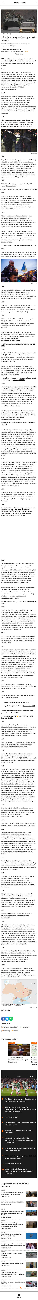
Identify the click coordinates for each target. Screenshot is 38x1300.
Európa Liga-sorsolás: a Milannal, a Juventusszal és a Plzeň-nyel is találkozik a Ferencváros (20, 1140)
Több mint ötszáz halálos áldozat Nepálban (11, 1254)
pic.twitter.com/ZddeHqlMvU (10, 341)
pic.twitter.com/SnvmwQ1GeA (10, 419)
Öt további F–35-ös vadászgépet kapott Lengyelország (11, 1235)
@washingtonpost (12, 338)
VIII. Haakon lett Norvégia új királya (12, 1263)
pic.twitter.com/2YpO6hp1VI (20, 702)
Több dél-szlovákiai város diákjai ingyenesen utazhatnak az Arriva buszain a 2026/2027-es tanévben (20, 1109)
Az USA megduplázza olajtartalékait (12, 1202)
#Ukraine (16, 336)
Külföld (11, 1043)
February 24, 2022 (30, 245)
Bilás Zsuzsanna (8, 49)
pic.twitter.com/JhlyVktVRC (10, 598)
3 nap (19, 1076)
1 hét (31, 1076)
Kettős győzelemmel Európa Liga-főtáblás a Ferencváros (20, 1100)
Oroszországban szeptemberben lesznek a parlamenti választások (20, 1149)
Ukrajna (15, 1031)
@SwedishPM (10, 372)
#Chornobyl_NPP (6, 368)
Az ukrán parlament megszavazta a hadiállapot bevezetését (18, 1059)
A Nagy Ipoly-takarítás (13, 1164)
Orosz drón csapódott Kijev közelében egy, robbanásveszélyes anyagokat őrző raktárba (12, 1224)
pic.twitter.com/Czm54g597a (10, 713)
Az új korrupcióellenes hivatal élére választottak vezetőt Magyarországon (13, 1244)
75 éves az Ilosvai (11, 1117)
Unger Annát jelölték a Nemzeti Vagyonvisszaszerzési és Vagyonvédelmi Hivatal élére (19, 1171)
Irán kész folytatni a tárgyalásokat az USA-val (13, 1283)
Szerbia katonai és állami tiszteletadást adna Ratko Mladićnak (12, 1273)
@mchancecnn (12, 411)
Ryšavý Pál (17, 49)
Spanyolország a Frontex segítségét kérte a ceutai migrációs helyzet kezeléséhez (12, 1213)
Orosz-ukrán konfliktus (10, 1027)
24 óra (6, 1076)
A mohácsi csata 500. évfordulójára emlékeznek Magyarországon (12, 1193)
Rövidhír (6, 1031)
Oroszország (25, 1027)
